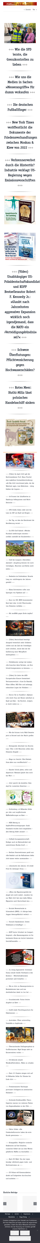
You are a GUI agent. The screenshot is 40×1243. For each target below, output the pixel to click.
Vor (34, 10)
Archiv (17, 1214)
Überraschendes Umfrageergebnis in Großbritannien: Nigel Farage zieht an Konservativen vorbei (20, 1050)
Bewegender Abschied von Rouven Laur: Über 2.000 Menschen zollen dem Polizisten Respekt (19, 749)
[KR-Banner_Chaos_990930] (20, 621)
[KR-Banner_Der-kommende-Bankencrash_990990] (20, 454)
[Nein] (37, 1230)
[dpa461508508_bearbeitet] (20, 24)
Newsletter (12, 1217)
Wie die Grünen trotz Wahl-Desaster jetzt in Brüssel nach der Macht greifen (20, 735)
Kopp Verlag (23, 1217)
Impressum (27, 1214)
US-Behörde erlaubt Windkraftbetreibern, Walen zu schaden (20, 1063)
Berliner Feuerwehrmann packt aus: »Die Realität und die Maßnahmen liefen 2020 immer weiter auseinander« (20, 855)
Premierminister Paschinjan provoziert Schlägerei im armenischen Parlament (19, 1090)
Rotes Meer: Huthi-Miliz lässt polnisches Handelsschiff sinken (20, 397)
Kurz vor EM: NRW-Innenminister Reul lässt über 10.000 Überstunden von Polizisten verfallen (19, 603)
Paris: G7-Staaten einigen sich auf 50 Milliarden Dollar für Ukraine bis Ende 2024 (19, 1076)
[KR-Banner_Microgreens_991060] (20, 791)
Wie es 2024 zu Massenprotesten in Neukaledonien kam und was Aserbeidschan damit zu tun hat (20, 989)
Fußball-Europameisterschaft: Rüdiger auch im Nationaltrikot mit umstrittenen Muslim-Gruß (18, 842)
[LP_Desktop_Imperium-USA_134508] (20, 233)
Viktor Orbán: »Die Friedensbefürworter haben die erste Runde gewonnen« (18, 1132)
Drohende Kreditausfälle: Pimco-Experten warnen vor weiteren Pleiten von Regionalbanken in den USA (19, 1103)
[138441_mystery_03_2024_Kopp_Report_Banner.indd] (20, 713)
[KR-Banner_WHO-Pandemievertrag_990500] (20, 873)
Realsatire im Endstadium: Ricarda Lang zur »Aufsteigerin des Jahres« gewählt (19, 579)
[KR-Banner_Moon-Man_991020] (20, 1111)
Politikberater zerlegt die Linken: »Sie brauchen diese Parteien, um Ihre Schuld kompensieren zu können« (19, 665)
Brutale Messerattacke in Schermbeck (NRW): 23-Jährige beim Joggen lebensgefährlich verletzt (19, 911)
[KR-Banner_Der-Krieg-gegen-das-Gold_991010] (20, 1028)
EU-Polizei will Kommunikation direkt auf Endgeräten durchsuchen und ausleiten (18, 1175)
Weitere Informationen (20, 1238)
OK (15, 1233)
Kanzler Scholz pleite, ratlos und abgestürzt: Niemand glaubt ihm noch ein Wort (19, 773)
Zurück (28, 10)
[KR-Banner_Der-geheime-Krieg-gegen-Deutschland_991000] (20, 950)
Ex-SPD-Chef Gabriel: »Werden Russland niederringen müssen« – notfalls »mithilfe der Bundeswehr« (20, 534)
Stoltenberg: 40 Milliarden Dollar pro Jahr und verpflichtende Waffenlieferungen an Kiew (19, 812)
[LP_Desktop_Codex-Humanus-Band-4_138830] (20, 197)
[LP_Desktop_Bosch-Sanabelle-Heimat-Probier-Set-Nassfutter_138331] (20, 419)
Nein (24, 1233)
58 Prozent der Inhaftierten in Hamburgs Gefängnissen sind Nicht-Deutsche (18, 499)
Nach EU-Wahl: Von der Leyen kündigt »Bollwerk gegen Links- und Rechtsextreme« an (19, 1162)
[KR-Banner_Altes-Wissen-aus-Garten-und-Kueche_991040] (20, 541)
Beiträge (7, 1214)
